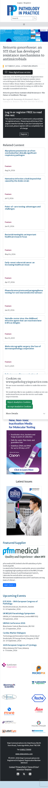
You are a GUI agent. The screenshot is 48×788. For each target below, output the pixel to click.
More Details (12, 413)
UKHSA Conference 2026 (14, 638)
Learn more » (9, 600)
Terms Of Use (33, 782)
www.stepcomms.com (24, 769)
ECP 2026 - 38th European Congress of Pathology (20, 617)
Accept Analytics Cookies (19, 406)
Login (19, 3)
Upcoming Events (14, 611)
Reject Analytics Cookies (19, 402)
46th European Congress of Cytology (20, 660)
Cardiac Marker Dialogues (14, 648)
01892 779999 (25, 765)
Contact (12, 782)
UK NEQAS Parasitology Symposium (19, 628)
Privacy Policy (21, 782)
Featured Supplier (14, 558)
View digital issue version (19, 72)
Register (27, 3)
